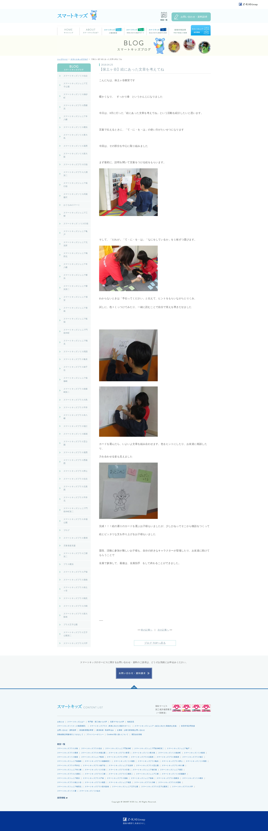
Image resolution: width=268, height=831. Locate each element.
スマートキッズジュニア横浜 (68, 778)
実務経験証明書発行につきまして (70, 734)
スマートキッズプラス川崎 (144, 782)
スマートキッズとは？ (76, 722)
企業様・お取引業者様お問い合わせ (131, 730)
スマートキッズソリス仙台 (89, 791)
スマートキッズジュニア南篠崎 (69, 761)
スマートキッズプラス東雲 (119, 753)
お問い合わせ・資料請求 (194, 17)
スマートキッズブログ (79, 59)
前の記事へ (146, 630)
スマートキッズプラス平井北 (68, 765)
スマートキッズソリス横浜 (192, 778)
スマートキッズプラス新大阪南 (97, 787)
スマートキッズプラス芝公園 (147, 765)
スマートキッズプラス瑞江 (192, 757)
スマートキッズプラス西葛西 (168, 757)
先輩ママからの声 (117, 722)
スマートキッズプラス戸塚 (93, 778)
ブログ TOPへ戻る (155, 643)
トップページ (62, 59)
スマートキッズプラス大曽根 (169, 782)
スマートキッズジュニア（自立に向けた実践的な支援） (156, 726)
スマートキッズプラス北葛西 (142, 757)
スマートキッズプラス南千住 (94, 765)
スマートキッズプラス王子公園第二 (155, 787)
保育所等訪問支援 (188, 726)
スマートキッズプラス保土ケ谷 (69, 782)
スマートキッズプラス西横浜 (168, 778)
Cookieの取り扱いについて (117, 734)
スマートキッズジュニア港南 (142, 778)
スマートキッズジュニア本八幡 (69, 770)
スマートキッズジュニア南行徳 (145, 770)
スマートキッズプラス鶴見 (95, 782)
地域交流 (130, 722)
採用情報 (61, 798)
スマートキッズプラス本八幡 (173, 765)
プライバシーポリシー (95, 734)
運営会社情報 (136, 734)
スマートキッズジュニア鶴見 (120, 782)
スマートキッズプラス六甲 (182, 787)
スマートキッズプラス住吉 (91, 748)
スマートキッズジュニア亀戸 (178, 748)
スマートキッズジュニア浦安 (171, 770)
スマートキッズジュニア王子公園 (125, 787)
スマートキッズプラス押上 (172, 761)
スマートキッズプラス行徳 (119, 770)
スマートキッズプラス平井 (117, 757)
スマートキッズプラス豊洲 (67, 753)
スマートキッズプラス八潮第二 (69, 774)
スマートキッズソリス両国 (196, 761)
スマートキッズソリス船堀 (194, 753)
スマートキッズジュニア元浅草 (121, 765)
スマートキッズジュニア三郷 (147, 774)
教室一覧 (61, 744)
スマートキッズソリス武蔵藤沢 (174, 774)
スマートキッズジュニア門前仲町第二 (149, 748)
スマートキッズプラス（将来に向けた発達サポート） (110, 726)
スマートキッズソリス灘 (66, 791)
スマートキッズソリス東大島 (144, 753)
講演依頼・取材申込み (105, 730)
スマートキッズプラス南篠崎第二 (98, 761)
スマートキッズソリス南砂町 (169, 753)
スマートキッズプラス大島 (67, 748)
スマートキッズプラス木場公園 (93, 753)
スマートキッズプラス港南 (117, 778)
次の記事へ (163, 630)
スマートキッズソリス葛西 (124, 761)
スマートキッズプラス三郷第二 (121, 774)
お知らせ (60, 722)
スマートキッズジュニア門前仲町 (118, 748)
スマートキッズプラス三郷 (95, 774)
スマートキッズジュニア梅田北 (69, 787)
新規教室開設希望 (86, 730)
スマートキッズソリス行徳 (95, 770)
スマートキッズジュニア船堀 (92, 757)
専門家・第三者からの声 (97, 722)
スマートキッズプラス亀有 (148, 761)
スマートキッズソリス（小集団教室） (72, 726)
